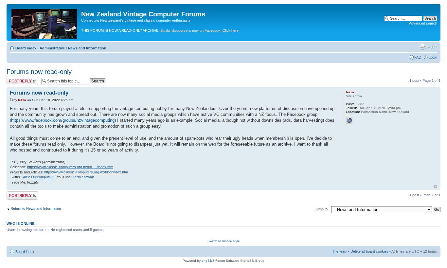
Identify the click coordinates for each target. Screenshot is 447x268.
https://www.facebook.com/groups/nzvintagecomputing (63, 120)
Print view (422, 47)
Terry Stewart (83, 177)
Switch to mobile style (223, 241)
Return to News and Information (35, 208)
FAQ (417, 57)
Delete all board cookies (369, 251)
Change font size (432, 47)
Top (435, 186)
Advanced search (423, 23)
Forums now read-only (39, 71)
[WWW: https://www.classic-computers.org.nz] (349, 120)
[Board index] (44, 22)
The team (339, 251)
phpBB (207, 260)
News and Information (87, 48)
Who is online (20, 223)
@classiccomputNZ (38, 177)
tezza (22, 100)
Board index (25, 48)
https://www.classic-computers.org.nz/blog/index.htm (86, 172)
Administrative (52, 48)
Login (433, 57)
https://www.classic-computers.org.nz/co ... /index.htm (70, 167)
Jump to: (322, 209)
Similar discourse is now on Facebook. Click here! (200, 30)
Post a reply (16, 79)
